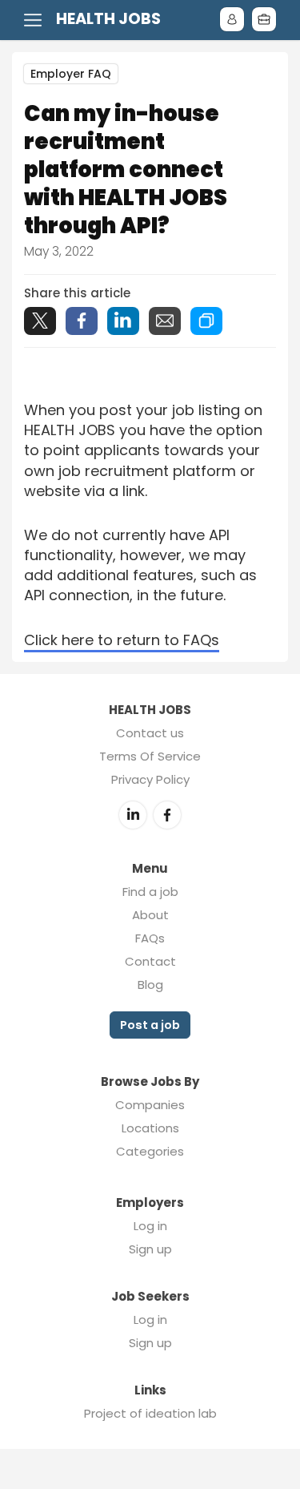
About (150, 914)
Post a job (150, 1025)
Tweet (40, 321)
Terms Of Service (150, 756)
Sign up (150, 1249)
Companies (150, 1104)
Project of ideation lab (150, 1413)
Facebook (167, 815)
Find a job (150, 891)
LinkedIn (132, 815)
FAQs (150, 938)
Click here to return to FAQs (121, 640)
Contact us (150, 732)
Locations (150, 1128)
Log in (150, 1225)
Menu (36, 20)
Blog (150, 984)
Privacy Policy (150, 779)
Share (82, 321)
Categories (150, 1151)
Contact (150, 961)
